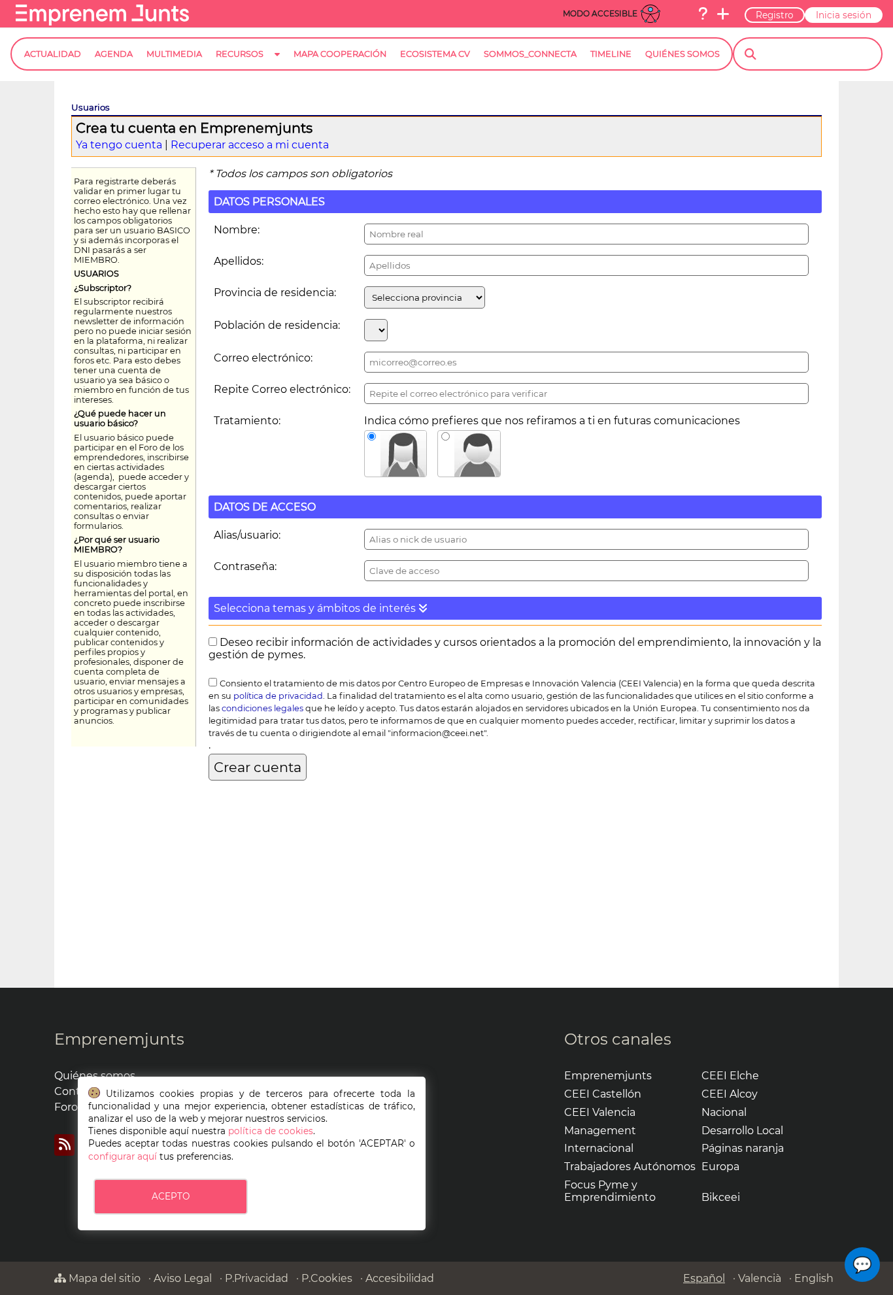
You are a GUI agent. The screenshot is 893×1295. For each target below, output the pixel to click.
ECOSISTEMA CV (435, 54)
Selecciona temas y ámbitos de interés (316, 608)
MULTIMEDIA (174, 54)
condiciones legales (262, 708)
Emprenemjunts (119, 1039)
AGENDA (114, 54)
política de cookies (270, 1131)
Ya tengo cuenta (119, 145)
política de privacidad (278, 696)
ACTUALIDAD (52, 54)
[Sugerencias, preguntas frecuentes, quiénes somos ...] (703, 13)
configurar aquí (122, 1156)
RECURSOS (239, 54)
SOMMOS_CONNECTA (530, 54)
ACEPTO (171, 1196)
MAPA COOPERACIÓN (340, 54)
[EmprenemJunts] (102, 22)
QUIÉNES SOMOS (682, 54)
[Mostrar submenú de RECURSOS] (277, 64)
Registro (775, 15)
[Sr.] (469, 453)
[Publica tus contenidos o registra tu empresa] (723, 13)
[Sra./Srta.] (396, 453)
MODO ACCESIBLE (600, 13)
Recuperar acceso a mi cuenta (250, 145)
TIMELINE (611, 54)
